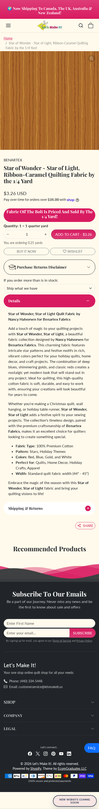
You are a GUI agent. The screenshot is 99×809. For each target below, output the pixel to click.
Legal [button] (10, 728)
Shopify (35, 768)
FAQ (91, 748)
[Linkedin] (69, 753)
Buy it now (26, 251)
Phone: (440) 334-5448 (25, 681)
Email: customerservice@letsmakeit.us (36, 687)
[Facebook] (30, 753)
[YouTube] (61, 753)
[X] (38, 753)
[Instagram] (46, 753)
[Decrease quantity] (8, 234)
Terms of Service (61, 640)
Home (8, 38)
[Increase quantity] (45, 234)
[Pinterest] (53, 753)
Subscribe (82, 633)
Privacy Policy (84, 640)
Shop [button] (9, 702)
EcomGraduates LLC (72, 768)
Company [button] (13, 715)
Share (88, 526)
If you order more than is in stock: (31, 280)
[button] (13, 25)
